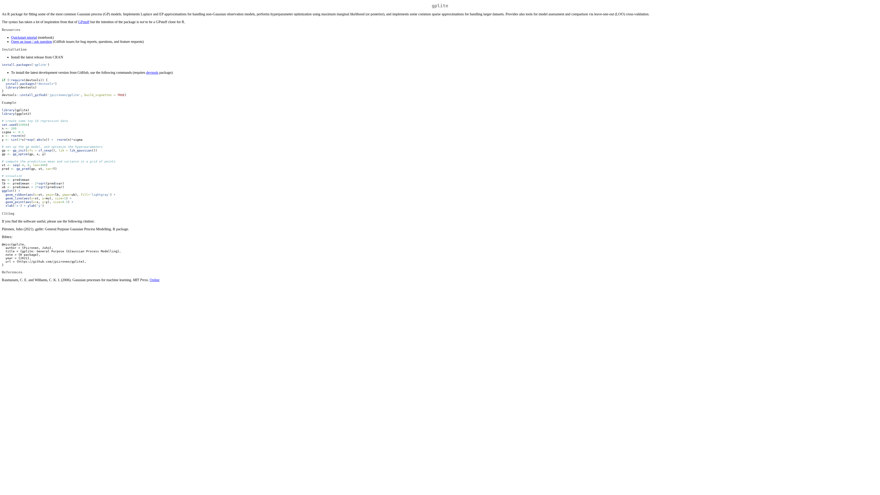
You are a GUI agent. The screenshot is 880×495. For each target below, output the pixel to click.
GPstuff (83, 22)
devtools (152, 72)
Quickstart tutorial (24, 37)
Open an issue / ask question (31, 42)
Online (155, 280)
